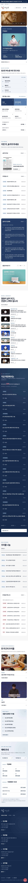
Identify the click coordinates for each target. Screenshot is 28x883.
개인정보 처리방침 (4, 815)
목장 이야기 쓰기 (14, 530)
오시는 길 (3, 829)
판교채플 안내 (7, 758)
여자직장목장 (23, 525)
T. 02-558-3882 (4, 840)
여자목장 (12, 525)
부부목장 (2, 525)
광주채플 (23, 124)
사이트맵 (9, 815)
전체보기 (23, 153)
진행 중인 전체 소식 (14, 62)
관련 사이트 (7, 4)
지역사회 (23, 130)
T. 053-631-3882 (4, 853)
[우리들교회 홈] (5, 8)
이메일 (14, 815)
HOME (2, 4)
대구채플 (4, 124)
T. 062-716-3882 (4, 867)
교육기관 (4, 130)
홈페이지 (3, 857)
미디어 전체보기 (14, 304)
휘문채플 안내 (21, 758)
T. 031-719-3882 (4, 826)
